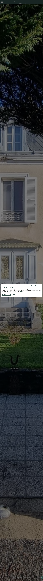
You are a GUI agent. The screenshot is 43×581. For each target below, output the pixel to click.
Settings (14, 294)
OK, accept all (6, 294)
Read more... (22, 291)
